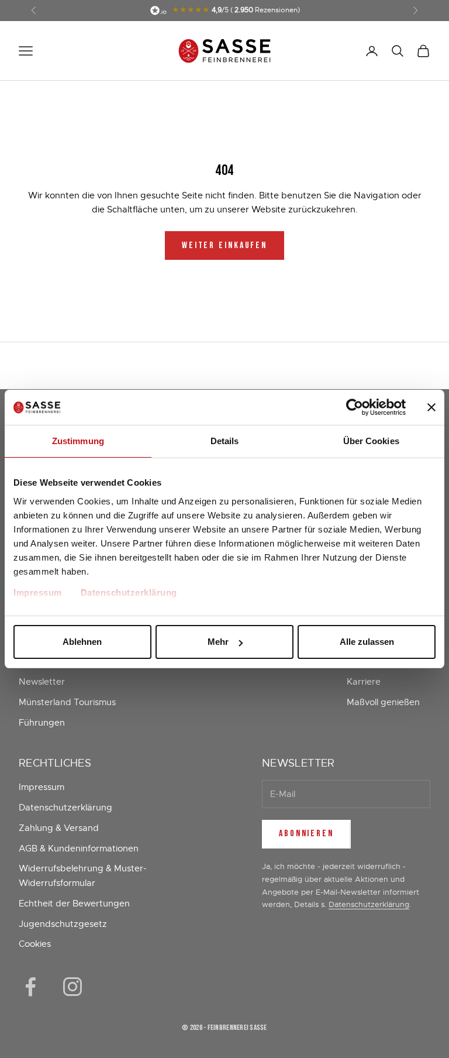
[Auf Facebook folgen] (30, 986)
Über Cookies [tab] (371, 441)
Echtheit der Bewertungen (74, 903)
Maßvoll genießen (383, 702)
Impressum (37, 592)
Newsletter (42, 681)
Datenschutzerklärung (129, 592)
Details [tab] (224, 441)
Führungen (42, 722)
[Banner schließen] (431, 407)
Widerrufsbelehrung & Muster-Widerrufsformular (83, 875)
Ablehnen (82, 642)
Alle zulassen (367, 642)
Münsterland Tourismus (67, 702)
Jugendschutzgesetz (63, 924)
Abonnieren (306, 833)
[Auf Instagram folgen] (72, 986)
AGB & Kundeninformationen (79, 848)
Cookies (35, 944)
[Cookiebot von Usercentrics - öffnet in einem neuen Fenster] (354, 407)
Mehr (218, 642)
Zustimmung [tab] (78, 441)
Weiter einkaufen (224, 245)
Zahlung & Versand (59, 828)
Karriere (364, 681)
